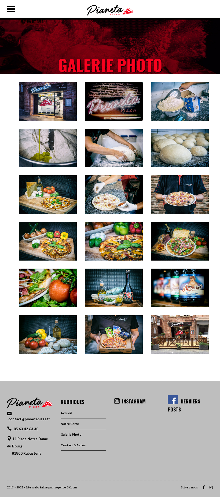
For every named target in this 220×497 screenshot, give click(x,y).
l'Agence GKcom (65, 487)
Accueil (66, 413)
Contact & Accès (73, 445)
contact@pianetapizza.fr (29, 419)
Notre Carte (70, 424)
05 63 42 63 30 (26, 429)
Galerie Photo (71, 434)
